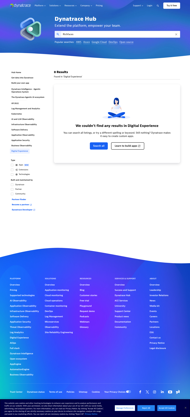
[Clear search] (176, 34)
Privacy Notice (91, 414)
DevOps (113, 42)
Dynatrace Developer (22, 210)
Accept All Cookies (167, 408)
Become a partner (20, 205)
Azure (86, 42)
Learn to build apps (126, 145)
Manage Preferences (125, 408)
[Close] (185, 408)
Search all (98, 145)
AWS (78, 42)
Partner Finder (19, 199)
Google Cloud (99, 42)
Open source (126, 42)
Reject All (146, 408)
